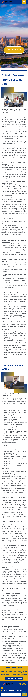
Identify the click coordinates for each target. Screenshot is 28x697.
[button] (24, 2)
